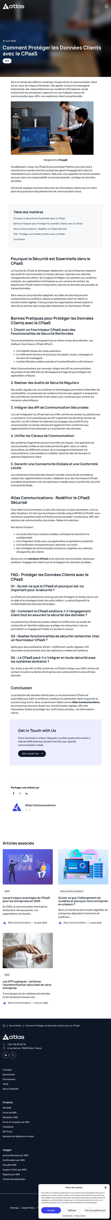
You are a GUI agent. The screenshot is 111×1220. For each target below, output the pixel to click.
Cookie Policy (68, 1216)
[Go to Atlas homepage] (13, 1037)
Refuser (72, 1210)
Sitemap (14, 1208)
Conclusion (19, 239)
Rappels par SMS (11, 1174)
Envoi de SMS (10, 1112)
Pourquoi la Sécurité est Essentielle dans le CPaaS (39, 218)
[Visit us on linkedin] (6, 1055)
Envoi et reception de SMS (16, 1122)
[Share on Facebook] (13, 793)
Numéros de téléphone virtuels (18, 1136)
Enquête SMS (9, 1165)
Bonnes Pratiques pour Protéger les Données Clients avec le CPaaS (48, 223)
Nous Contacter (11, 1089)
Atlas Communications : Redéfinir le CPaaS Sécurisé (40, 228)
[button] (105, 1187)
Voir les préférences (95, 1210)
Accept (51, 1210)
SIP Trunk (7, 1131)
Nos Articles (9, 1074)
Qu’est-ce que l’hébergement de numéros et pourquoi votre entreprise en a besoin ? (83, 901)
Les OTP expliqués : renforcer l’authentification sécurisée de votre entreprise (27, 985)
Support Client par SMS (14, 1169)
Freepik (62, 159)
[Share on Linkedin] (26, 793)
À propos (7, 1069)
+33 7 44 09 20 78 (16, 1044)
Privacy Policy (80, 1216)
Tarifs (5, 1084)
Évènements (9, 1079)
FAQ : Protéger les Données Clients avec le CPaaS (39, 234)
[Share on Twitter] (20, 793)
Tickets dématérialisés (14, 1179)
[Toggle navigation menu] (106, 6)
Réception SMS (10, 1117)
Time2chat (8, 1127)
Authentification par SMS (15, 1155)
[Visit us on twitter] (13, 1055)
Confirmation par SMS (14, 1160)
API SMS (7, 1108)
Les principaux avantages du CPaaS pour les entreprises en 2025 (26, 899)
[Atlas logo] (13, 6)
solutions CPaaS (37, 558)
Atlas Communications (86, 702)
